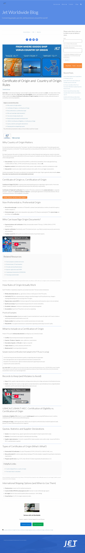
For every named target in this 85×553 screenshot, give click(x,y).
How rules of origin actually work (15, 116)
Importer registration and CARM (14, 269)
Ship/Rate (68, 65)
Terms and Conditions (22, 540)
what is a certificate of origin (38, 530)
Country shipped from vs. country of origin (16, 469)
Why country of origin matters (14, 105)
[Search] (81, 4)
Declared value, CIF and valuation (14, 264)
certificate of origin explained (26, 530)
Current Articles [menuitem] (26, 32)
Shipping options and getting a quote (16, 126)
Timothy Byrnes (6, 89)
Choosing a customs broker (12, 274)
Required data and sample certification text (17, 118)
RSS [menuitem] (33, 32)
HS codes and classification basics (14, 267)
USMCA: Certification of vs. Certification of (21, 121)
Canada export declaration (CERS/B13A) (16, 272)
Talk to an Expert (38, 524)
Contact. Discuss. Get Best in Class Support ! (15, 197)
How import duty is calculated (13, 471)
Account (79, 65)
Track (73, 65)
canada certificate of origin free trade (12, 530)
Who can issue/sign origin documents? (16, 113)
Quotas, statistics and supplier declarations (17, 123)
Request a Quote (26, 524)
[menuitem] (56, 4)
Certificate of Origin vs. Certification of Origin (18, 108)
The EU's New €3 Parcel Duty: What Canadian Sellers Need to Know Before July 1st (72, 92)
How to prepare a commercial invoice (15, 261)
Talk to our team (16, 138)
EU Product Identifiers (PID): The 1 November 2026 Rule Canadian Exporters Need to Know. (73, 86)
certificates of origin (49, 530)
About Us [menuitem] (39, 32)
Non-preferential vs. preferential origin (16, 110)
